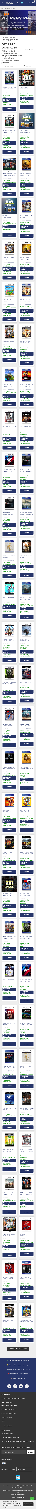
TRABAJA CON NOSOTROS (9, 1406)
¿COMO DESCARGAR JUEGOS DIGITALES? (14, 1398)
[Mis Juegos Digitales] (28, 3)
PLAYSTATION (5, 37)
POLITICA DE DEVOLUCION (9, 1413)
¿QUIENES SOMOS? (7, 1417)
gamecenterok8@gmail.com (10, 1438)
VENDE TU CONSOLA (7, 1402)
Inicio (3, 36)
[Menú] (3, 3)
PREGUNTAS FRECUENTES (9, 1410)
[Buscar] (33, 8)
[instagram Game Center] (9, 1386)
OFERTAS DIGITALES (14, 37)
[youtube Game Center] (21, 1386)
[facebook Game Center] (15, 1386)
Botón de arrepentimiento (18, 1494)
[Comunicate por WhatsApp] (32, 1499)
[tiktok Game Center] (27, 1386)
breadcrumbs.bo (10, 36)
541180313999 (6, 1430)
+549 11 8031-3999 (7, 1434)
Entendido (28, 1504)
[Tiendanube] (18, 1498)
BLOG (3, 1421)
